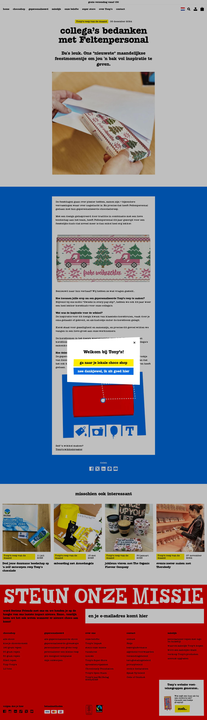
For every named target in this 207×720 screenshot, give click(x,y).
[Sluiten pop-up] (134, 343)
